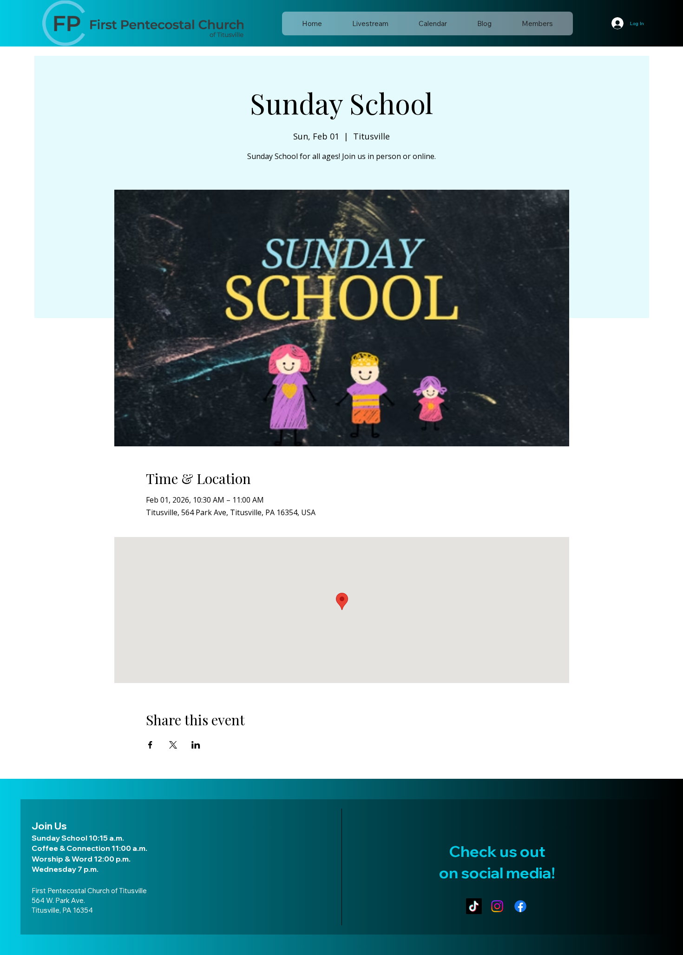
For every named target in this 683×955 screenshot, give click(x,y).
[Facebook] (520, 906)
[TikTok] (474, 906)
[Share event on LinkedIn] (195, 745)
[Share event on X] (173, 745)
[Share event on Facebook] (150, 745)
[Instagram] (497, 906)
